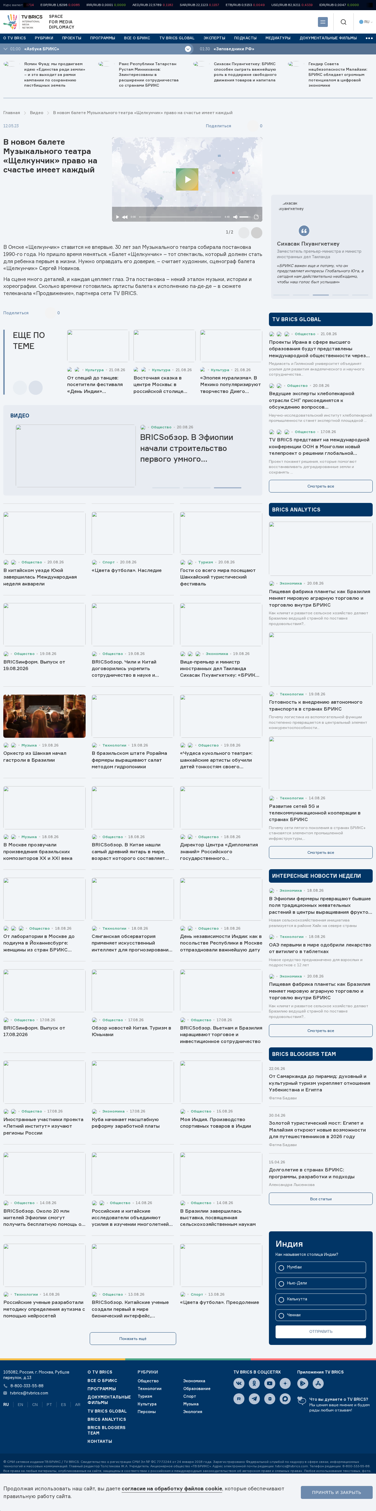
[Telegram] (254, 1398)
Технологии (150, 1388)
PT (49, 1404)
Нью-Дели (297, 1283)
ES (63, 1404)
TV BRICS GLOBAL (107, 1411)
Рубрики (148, 1372)
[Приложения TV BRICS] (302, 1383)
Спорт (189, 1396)
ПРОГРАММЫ (102, 1388)
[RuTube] (238, 1398)
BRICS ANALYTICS (107, 1419)
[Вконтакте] (238, 1383)
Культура (147, 1404)
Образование (197, 1388)
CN (35, 1404)
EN (20, 1404)
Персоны (147, 1411)
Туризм (145, 1396)
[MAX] (285, 1398)
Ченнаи (294, 1315)
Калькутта (297, 1299)
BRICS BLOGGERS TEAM (107, 1430)
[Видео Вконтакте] (269, 1398)
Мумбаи (294, 1267)
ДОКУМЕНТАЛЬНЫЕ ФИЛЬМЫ (109, 1400)
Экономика (194, 1380)
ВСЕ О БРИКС (102, 1380)
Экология (192, 1411)
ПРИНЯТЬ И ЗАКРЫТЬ (336, 1492)
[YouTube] (269, 1383)
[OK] (254, 1383)
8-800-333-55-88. (356, 1466)
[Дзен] (285, 1383)
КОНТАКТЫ (100, 1441)
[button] (166, 487)
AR (77, 1404)
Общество (148, 1380)
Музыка (191, 1404)
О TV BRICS (100, 1372)
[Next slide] (256, 232)
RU (6, 1404)
